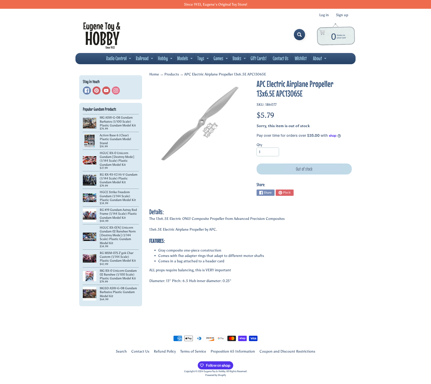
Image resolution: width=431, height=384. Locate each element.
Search (121, 351)
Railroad (145, 59)
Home (154, 74)
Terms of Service (193, 351)
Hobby (166, 59)
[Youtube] (106, 90)
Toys (203, 59)
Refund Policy (165, 351)
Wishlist (301, 58)
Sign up (342, 15)
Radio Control (119, 59)
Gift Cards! (258, 58)
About (320, 59)
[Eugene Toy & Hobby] (101, 34)
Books (240, 59)
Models (185, 59)
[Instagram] (116, 90)
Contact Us (280, 58)
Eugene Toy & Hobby (214, 371)
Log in (324, 15)
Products (171, 74)
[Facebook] (87, 90)
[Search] (299, 34)
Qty (259, 145)
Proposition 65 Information (233, 351)
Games (221, 59)
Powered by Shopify (215, 375)
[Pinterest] (96, 90)
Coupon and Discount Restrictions (287, 351)
